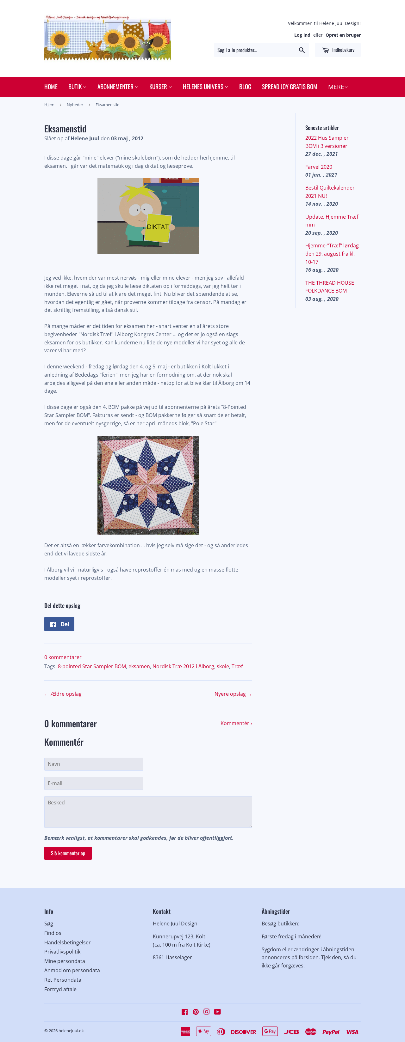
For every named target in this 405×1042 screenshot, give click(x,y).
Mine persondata (64, 961)
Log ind (302, 35)
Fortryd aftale (60, 989)
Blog (245, 86)
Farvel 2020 (318, 166)
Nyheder (75, 104)
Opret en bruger (343, 35)
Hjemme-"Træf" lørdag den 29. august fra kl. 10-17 (332, 253)
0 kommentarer (63, 657)
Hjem (49, 104)
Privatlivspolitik (62, 951)
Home (51, 86)
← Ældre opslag (63, 693)
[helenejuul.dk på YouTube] (217, 1012)
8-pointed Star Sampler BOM (92, 666)
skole (223, 666)
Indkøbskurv (342, 49)
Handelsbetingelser (67, 942)
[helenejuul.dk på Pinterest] (195, 1012)
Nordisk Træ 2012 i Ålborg (183, 666)
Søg (48, 923)
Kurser (158, 86)
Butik (75, 86)
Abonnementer (116, 86)
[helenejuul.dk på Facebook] (184, 1012)
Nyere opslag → (233, 693)
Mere (336, 87)
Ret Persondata (62, 979)
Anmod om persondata (72, 970)
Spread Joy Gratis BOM (289, 86)
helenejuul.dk (71, 1030)
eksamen (139, 666)
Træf (237, 666)
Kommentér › (236, 723)
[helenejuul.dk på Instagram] (206, 1012)
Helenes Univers (204, 86)
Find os (52, 933)
